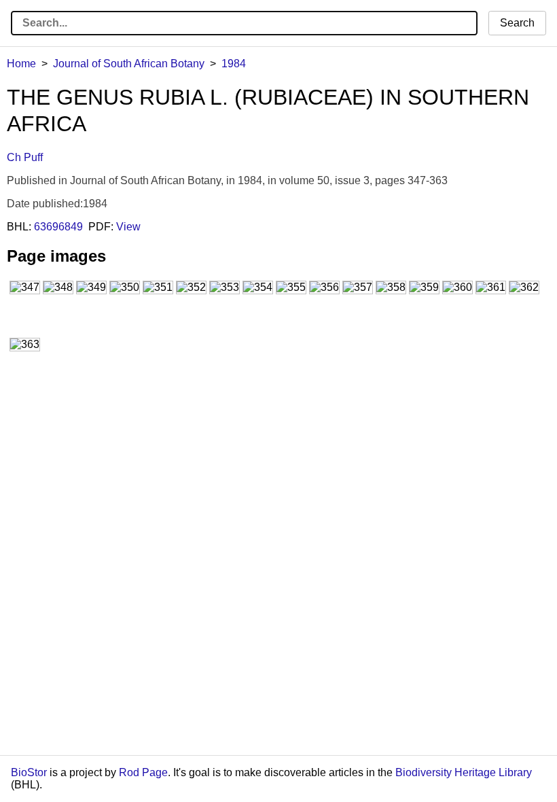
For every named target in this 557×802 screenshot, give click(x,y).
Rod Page (143, 772)
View (128, 226)
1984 (233, 63)
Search (517, 23)
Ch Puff (25, 157)
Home (21, 63)
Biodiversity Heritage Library (463, 772)
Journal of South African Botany (128, 63)
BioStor (29, 772)
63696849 (58, 226)
